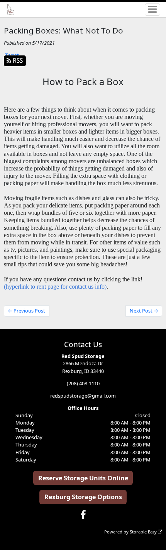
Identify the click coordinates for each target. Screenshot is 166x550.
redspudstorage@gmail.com (83, 395)
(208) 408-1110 (83, 383)
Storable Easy (144, 532)
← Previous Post (26, 310)
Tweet (12, 55)
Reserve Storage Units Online (83, 478)
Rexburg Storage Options (83, 497)
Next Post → (144, 310)
